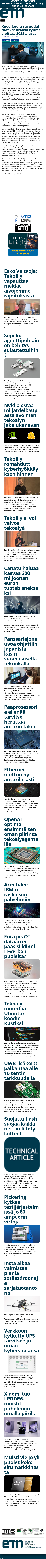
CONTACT (29, 6)
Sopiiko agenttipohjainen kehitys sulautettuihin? (21, 345)
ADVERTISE (16, 1)
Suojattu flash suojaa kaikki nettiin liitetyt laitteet (20, 1126)
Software (6, 40)
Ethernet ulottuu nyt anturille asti (19, 774)
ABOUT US (17, 6)
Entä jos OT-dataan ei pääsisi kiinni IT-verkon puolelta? (19, 946)
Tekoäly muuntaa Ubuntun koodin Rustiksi (15, 1013)
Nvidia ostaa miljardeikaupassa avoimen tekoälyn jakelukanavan (21, 415)
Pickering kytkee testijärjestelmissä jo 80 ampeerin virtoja (21, 1209)
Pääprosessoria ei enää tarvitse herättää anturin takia (20, 716)
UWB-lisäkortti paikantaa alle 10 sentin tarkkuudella (21, 1070)
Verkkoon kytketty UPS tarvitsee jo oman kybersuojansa (21, 1340)
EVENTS (30, 3)
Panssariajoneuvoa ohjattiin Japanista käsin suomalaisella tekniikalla (20, 651)
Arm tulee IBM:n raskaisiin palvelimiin (17, 892)
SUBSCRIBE (29, 1)
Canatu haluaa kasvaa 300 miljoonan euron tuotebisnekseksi (21, 580)
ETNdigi (40, 3)
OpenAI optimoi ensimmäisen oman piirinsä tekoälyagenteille (21, 831)
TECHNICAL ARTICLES (13, 3)
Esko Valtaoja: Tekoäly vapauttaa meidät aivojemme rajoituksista (20, 283)
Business (14, 40)
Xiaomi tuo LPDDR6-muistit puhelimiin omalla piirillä (20, 1403)
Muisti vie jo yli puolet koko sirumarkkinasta (22, 1464)
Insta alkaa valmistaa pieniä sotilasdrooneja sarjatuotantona (21, 1278)
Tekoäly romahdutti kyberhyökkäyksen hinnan (21, 466)
